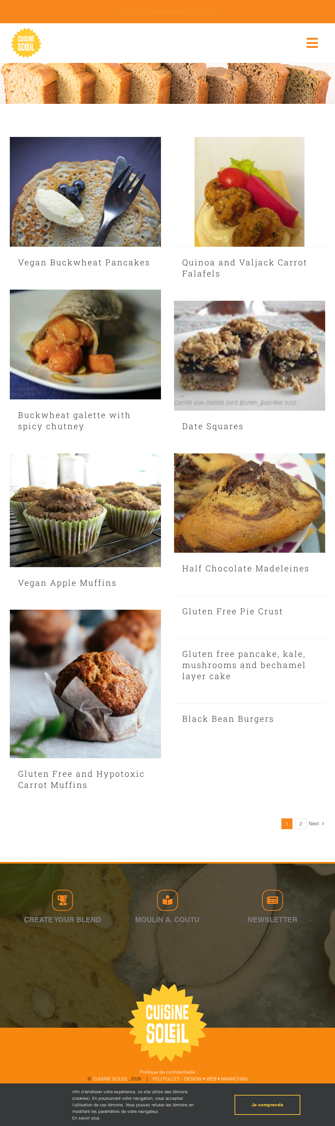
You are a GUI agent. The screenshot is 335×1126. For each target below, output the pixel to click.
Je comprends (267, 1104)
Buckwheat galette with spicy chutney (74, 420)
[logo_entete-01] (26, 29)
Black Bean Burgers (228, 718)
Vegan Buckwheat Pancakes (84, 262)
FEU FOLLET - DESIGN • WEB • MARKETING (200, 1079)
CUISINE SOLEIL (110, 1079)
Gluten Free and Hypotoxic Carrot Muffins (81, 779)
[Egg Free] (85, 192)
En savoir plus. (86, 1117)
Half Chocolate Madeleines (245, 568)
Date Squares (213, 426)
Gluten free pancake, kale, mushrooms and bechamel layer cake (244, 664)
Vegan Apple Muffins (67, 582)
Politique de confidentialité (167, 1072)
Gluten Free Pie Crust (232, 611)
